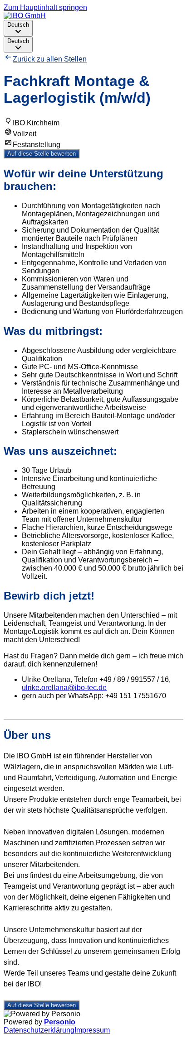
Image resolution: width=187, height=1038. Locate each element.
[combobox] (18, 28)
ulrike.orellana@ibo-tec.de (64, 687)
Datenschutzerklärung (39, 1030)
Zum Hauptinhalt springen (45, 7)
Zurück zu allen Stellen (50, 59)
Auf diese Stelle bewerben (41, 153)
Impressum (92, 1030)
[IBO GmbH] (25, 15)
